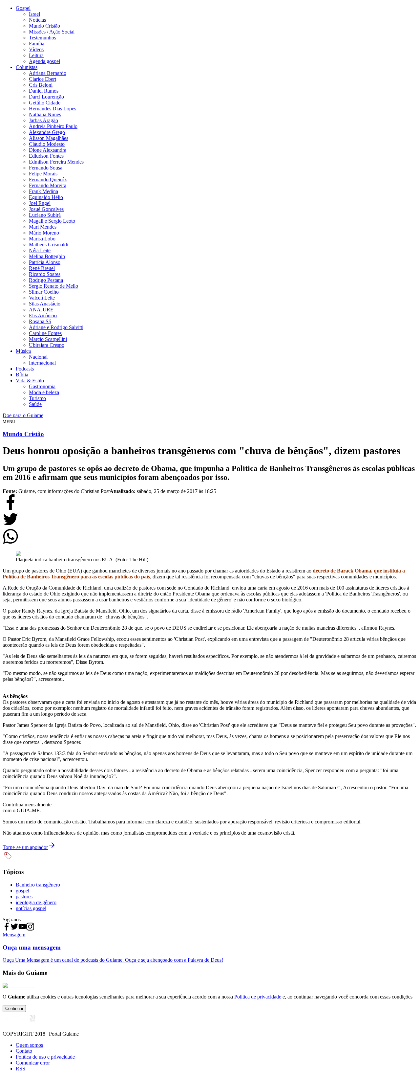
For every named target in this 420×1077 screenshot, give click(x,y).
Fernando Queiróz (48, 179)
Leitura (36, 55)
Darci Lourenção (46, 97)
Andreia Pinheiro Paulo (53, 126)
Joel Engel (40, 203)
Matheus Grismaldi (48, 244)
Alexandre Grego (47, 132)
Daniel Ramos (43, 91)
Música (23, 351)
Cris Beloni (40, 85)
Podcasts (25, 368)
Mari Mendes (42, 227)
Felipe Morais (43, 173)
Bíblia (22, 374)
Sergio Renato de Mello (53, 286)
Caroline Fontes (45, 333)
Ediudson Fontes (46, 156)
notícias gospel (31, 908)
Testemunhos (42, 37)
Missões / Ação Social (51, 31)
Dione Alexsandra (47, 150)
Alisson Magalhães (48, 138)
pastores (24, 896)
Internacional (42, 363)
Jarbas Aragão (43, 120)
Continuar (14, 1008)
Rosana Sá (40, 321)
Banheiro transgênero (38, 884)
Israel (34, 14)
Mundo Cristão (44, 26)
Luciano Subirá (45, 215)
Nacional (38, 357)
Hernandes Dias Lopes (52, 108)
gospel (22, 890)
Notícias (37, 20)
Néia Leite (40, 250)
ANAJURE (41, 309)
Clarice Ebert (42, 79)
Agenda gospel (44, 61)
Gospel (23, 8)
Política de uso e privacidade (45, 1057)
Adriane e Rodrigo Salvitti (56, 327)
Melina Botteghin (47, 256)
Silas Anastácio (44, 303)
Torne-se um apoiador (25, 847)
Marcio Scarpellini (48, 339)
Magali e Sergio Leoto (52, 221)
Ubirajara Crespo (46, 345)
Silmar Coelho (44, 292)
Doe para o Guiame (23, 415)
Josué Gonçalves (46, 209)
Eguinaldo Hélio (46, 197)
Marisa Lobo (42, 238)
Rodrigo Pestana (46, 280)
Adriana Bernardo (47, 73)
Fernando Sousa (45, 167)
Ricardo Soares (44, 274)
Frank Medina (43, 191)
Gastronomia (42, 386)
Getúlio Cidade (44, 102)
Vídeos (36, 49)
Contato (24, 1051)
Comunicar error (33, 1063)
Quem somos (29, 1045)
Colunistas (26, 67)
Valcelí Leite (42, 298)
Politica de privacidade (257, 996)
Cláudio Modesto (47, 144)
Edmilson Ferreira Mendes (56, 162)
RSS (20, 1068)
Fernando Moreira (47, 185)
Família (36, 43)
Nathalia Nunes (45, 114)
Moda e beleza (44, 392)
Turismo (37, 398)
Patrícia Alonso (44, 262)
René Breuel (42, 268)
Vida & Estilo (30, 380)
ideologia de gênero (36, 902)
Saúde (35, 404)
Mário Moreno (44, 233)
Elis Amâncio (43, 315)
